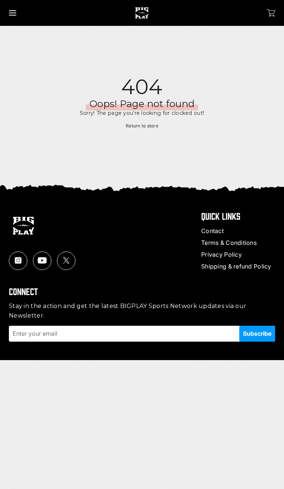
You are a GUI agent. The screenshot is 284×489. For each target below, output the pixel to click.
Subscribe (257, 333)
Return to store (142, 126)
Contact (212, 231)
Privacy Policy (221, 254)
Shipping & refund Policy (236, 266)
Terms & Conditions (229, 242)
